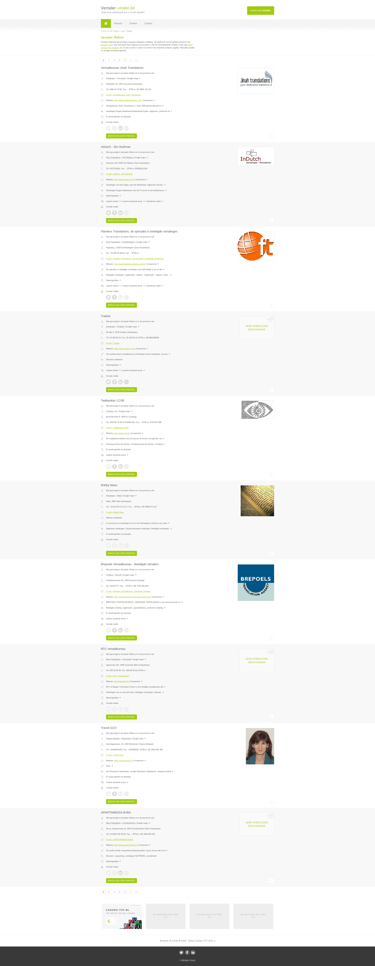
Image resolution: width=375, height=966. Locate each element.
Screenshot (149, 100)
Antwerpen (110, 78)
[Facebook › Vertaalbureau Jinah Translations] (114, 128)
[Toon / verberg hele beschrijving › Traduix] (151, 354)
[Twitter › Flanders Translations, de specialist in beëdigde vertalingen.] (108, 297)
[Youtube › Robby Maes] (126, 545)
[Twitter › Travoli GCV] (108, 793)
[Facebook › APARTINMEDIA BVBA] (114, 873)
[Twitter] (181, 952)
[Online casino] (124, 917)
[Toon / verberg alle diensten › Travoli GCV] (151, 771)
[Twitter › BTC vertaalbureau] (108, 709)
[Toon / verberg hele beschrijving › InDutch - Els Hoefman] (151, 184)
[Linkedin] (193, 952)
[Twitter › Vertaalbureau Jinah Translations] (108, 128)
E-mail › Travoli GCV (115, 755)
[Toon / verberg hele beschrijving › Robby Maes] (151, 523)
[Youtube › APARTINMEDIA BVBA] (126, 873)
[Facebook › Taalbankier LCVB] (114, 466)
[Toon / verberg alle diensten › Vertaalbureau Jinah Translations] (151, 111)
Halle (119, 496)
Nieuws (118, 23)
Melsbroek (126, 739)
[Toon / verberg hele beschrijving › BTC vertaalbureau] (151, 686)
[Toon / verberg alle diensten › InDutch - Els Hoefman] (151, 190)
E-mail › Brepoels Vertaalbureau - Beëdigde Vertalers (128, 591)
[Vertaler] (106, 23)
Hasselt (118, 575)
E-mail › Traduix (113, 343)
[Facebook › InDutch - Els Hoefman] (114, 212)
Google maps (134, 78)
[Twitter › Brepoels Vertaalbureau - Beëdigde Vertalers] (108, 630)
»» (136, 60)
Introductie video (155, 201)
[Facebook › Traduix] (114, 382)
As (116, 411)
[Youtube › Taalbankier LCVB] (126, 466)
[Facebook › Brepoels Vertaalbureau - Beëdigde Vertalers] (114, 630)
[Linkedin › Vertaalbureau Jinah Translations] (120, 128)
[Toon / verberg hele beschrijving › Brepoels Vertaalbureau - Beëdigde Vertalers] (151, 602)
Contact (148, 23)
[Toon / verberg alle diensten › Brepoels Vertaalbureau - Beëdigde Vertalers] (151, 607)
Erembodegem (128, 242)
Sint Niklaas (127, 157)
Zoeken (133, 23)
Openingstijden (113, 196)
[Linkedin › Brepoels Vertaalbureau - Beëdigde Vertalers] (120, 630)
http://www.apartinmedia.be (125, 845)
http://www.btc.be (121, 681)
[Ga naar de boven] (271, 135)
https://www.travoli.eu (123, 761)
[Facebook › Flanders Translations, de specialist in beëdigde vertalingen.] (114, 297)
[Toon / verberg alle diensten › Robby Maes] (151, 528)
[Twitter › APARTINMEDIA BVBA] (108, 873)
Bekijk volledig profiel (121, 136)
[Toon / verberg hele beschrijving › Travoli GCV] (151, 765)
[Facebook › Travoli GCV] (114, 793)
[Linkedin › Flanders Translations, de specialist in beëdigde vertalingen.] (120, 297)
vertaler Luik (107, 45)
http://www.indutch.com (124, 179)
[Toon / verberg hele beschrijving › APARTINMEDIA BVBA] (151, 850)
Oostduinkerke (129, 823)
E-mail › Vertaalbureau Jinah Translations (123, 95)
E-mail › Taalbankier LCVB (117, 428)
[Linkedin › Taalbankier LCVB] (120, 466)
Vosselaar (121, 78)
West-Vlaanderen (113, 659)
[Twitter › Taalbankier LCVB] (108, 466)
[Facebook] (187, 952)
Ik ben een (261, 10)
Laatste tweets (113, 201)
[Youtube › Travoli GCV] (126, 793)
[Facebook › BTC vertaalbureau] (114, 709)
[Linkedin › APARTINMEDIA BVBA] (120, 873)
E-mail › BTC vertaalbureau (117, 676)
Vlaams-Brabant (113, 739)
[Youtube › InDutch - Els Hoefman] (126, 212)
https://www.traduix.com (124, 349)
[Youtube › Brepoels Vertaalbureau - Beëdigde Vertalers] (126, 630)
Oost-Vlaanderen (113, 157)
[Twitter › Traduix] (108, 382)
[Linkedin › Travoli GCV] (120, 793)
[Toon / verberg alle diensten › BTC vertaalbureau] (151, 692)
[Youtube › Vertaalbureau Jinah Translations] (126, 128)
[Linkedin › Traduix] (120, 382)
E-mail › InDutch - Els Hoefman (119, 174)
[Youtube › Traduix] (126, 382)
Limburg (109, 411)
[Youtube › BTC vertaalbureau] (126, 709)
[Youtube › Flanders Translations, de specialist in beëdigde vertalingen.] (126, 297)
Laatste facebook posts (134, 201)
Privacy (193, 960)
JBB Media (185, 960)
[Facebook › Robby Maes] (114, 545)
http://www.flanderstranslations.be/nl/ (129, 264)
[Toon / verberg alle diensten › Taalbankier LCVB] (151, 444)
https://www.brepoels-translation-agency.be (132, 597)
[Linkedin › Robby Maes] (120, 545)
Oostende (127, 659)
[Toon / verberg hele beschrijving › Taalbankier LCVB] (151, 438)
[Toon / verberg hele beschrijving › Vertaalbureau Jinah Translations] (151, 105)
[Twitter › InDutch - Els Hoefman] (108, 212)
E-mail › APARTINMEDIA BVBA (119, 840)
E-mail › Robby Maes (115, 512)
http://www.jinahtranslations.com (128, 100)
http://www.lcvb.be (122, 433)
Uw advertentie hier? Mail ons (165, 915)
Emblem (120, 327)
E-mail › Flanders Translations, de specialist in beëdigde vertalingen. (135, 259)
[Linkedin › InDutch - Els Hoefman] (120, 212)
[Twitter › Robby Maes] (108, 545)
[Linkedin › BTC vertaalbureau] (120, 709)
